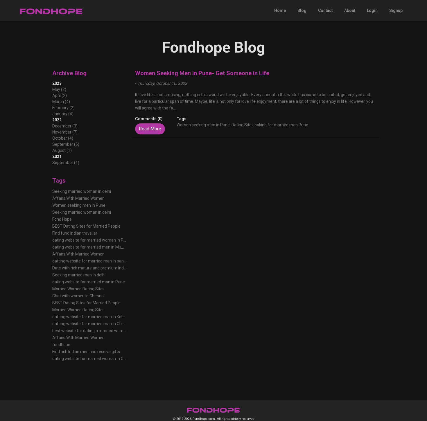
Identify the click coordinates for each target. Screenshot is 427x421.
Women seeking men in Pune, (204, 125)
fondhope (61, 344)
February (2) (63, 107)
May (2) (59, 89)
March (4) (61, 101)
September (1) (65, 162)
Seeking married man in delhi (78, 275)
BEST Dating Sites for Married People (86, 226)
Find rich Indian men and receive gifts (86, 351)
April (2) (59, 95)
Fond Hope (62, 219)
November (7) (65, 132)
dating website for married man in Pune (88, 282)
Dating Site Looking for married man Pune (270, 125)
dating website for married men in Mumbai (91, 247)
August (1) (62, 150)
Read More (150, 129)
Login (372, 10)
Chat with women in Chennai (78, 296)
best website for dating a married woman (90, 330)
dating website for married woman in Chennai (94, 358)
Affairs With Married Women (78, 198)
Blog (301, 10)
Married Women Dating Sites (78, 289)
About (349, 10)
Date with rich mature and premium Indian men (95, 268)
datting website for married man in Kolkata (91, 316)
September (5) (65, 144)
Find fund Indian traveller (74, 233)
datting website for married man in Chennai (92, 323)
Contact (325, 10)
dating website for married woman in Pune (91, 240)
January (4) (62, 113)
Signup (396, 10)
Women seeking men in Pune (78, 205)
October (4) (62, 138)
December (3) (65, 126)
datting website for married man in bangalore (93, 261)
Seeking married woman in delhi (81, 191)
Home (280, 10)
